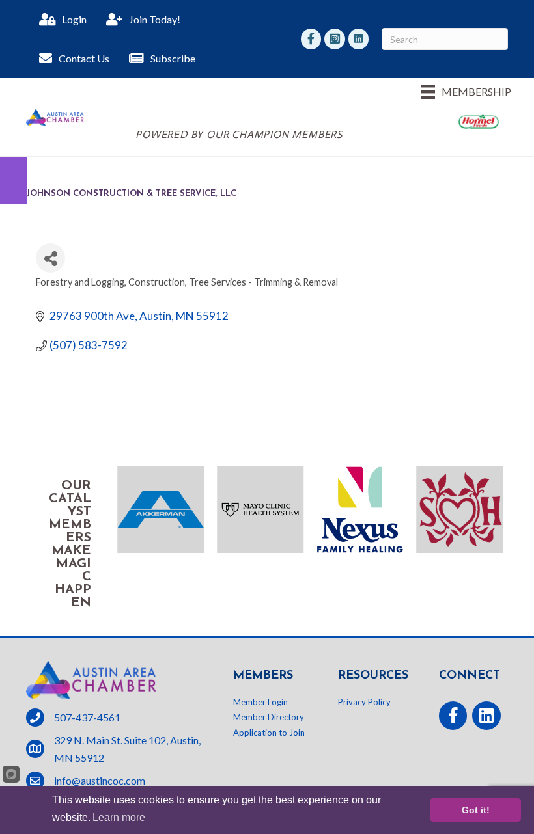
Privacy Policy (364, 702)
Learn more (118, 817)
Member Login (260, 702)
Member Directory (268, 717)
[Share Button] (50, 258)
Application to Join (269, 732)
